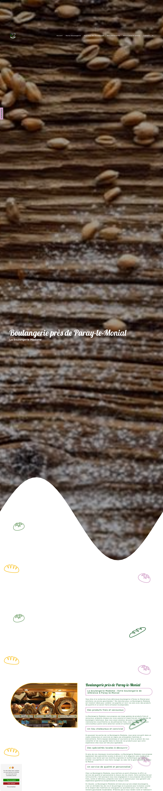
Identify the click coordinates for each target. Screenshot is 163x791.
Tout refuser (11, 783)
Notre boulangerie (73, 35)
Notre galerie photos (131, 35)
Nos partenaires (113, 35)
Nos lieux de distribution (94, 35)
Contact (146, 35)
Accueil (60, 35)
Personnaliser (11, 787)
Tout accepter (11, 780)
